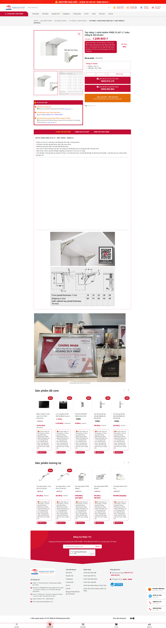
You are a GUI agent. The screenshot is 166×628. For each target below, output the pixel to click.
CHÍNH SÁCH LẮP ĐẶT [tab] (82, 132)
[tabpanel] (82, 221)
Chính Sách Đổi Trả (89, 576)
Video (94, 14)
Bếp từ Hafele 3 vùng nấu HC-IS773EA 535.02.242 (43, 416)
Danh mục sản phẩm (15, 14)
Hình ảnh (102, 14)
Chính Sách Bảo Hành (90, 579)
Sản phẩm (36, 14)
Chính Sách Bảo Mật (89, 572)
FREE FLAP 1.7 (91, 105)
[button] (124, 390)
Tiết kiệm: (124, 44)
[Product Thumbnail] (79, 34)
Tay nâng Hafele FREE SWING (82, 487)
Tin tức (86, 14)
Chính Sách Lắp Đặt (89, 582)
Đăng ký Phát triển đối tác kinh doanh (72, 593)
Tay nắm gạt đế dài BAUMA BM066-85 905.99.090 (119, 416)
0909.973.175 (50, 114)
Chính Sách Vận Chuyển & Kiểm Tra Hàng (94, 590)
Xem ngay (67, 109)
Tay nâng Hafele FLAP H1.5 (120, 487)
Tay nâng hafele (60, 20)
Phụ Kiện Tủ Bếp (46, 20)
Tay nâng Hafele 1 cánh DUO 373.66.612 (63, 487)
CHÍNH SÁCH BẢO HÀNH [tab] (101, 132)
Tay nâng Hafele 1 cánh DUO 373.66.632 (43, 487)
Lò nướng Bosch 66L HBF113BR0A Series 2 (63, 415)
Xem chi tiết (51, 122)
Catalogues (66, 14)
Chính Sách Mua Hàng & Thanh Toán (94, 585)
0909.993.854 (58, 114)
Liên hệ (110, 14)
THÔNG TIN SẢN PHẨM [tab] (63, 132)
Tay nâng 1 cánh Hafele (78, 20)
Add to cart (119, 74)
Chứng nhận (77, 14)
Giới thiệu (45, 14)
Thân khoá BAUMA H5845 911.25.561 (81, 415)
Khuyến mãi (55, 14)
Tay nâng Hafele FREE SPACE (101, 487)
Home (36, 20)
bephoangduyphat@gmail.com (44, 601)
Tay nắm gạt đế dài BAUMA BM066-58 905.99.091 (100, 416)
